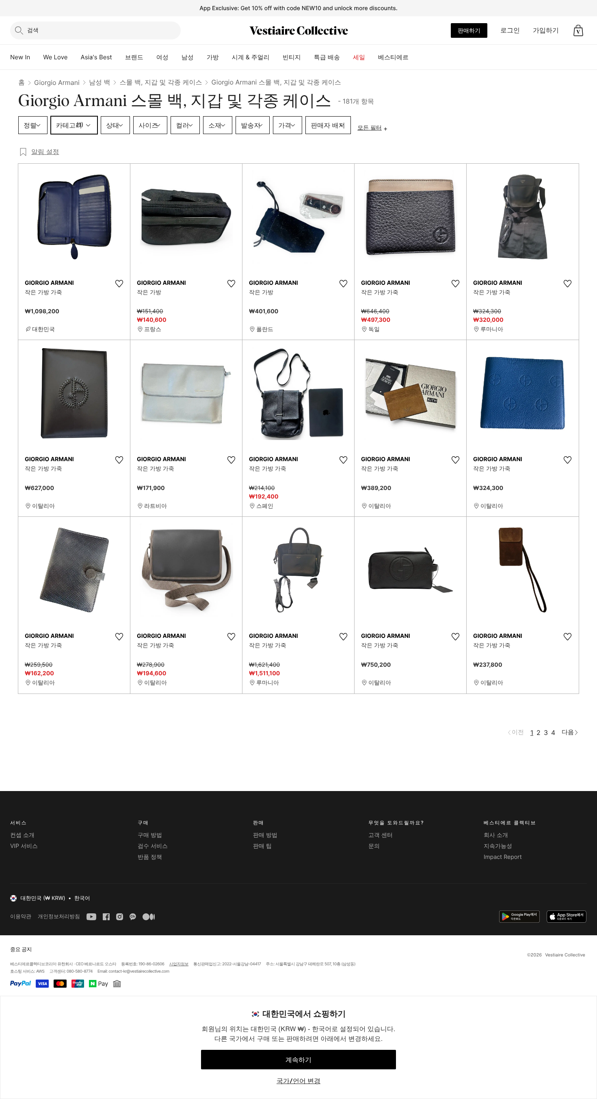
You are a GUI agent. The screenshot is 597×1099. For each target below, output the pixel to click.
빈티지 (292, 57)
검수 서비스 (153, 846)
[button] (578, 30)
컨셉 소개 (22, 835)
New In (20, 57)
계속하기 (298, 1059)
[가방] (225, 57)
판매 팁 (262, 846)
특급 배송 (327, 57)
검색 (33, 29)
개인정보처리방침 (59, 916)
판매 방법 (265, 835)
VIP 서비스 (24, 846)
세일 (359, 57)
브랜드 (134, 57)
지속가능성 (498, 846)
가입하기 (546, 30)
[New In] (36, 57)
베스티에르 (393, 57)
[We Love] (74, 57)
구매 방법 (150, 835)
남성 (188, 57)
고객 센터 (380, 835)
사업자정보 (179, 964)
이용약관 (20, 916)
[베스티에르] (415, 57)
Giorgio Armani (57, 82)
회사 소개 (496, 835)
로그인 (510, 30)
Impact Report (503, 857)
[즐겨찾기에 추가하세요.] (119, 283)
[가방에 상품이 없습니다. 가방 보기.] (578, 30)
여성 (162, 57)
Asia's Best (96, 57)
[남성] (200, 57)
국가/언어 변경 (298, 1081)
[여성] (175, 57)
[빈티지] (307, 57)
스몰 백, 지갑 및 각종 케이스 (160, 82)
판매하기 (469, 30)
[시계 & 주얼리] (276, 57)
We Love (55, 57)
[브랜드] (150, 57)
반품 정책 (150, 857)
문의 (374, 846)
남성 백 (99, 82)
